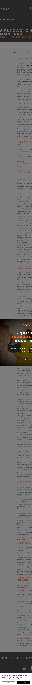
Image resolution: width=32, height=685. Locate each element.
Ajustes (8, 682)
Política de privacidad (14, 679)
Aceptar (24, 682)
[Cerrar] (30, 675)
